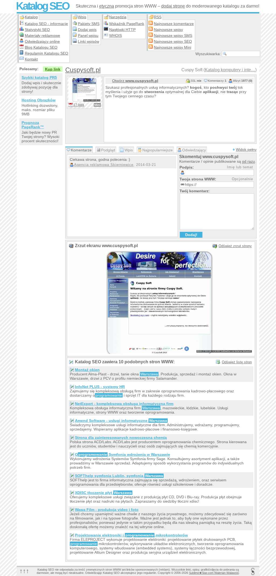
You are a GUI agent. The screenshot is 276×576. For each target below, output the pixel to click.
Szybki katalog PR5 (39, 77)
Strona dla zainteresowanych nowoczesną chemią (121, 437)
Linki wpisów (88, 41)
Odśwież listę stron (237, 362)
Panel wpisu (88, 35)
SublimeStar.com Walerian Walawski (214, 572)
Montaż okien (87, 370)
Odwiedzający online (42, 41)
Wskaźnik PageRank (126, 24)
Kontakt (31, 59)
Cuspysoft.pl (83, 69)
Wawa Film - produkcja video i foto (107, 509)
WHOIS (115, 35)
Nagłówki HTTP (122, 29)
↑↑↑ (24, 570)
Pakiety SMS (88, 24)
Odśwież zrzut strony (235, 246)
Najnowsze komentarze (174, 24)
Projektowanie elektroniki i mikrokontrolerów (131, 535)
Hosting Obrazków (39, 100)
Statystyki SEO (37, 29)
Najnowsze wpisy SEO (173, 41)
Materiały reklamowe (42, 35)
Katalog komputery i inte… (230, 69)
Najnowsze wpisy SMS (173, 35)
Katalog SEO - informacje (46, 24)
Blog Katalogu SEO (41, 47)
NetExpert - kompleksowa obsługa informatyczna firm (124, 403)
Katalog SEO (42, 6)
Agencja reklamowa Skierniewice (103, 165)
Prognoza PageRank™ (33, 124)
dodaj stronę (173, 6)
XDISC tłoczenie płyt (103, 492)
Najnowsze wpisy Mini (172, 47)
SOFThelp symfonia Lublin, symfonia (119, 476)
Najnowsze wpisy (168, 29)
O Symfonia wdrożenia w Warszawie (122, 454)
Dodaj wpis (87, 29)
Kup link (52, 69)
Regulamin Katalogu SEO (46, 53)
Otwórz (135, 81)
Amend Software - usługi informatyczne (121, 420)
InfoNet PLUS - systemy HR (100, 387)
